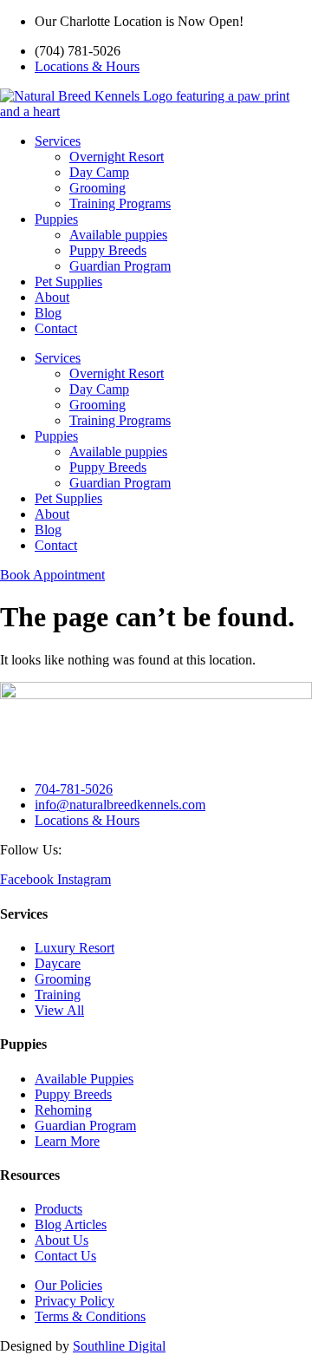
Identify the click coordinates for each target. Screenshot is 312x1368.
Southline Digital (119, 1346)
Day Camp (99, 172)
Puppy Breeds (107, 250)
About (52, 297)
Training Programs (120, 203)
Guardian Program (120, 266)
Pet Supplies (68, 281)
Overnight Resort (116, 156)
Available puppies (118, 234)
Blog (48, 312)
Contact (56, 328)
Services (58, 141)
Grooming (97, 187)
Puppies (56, 219)
